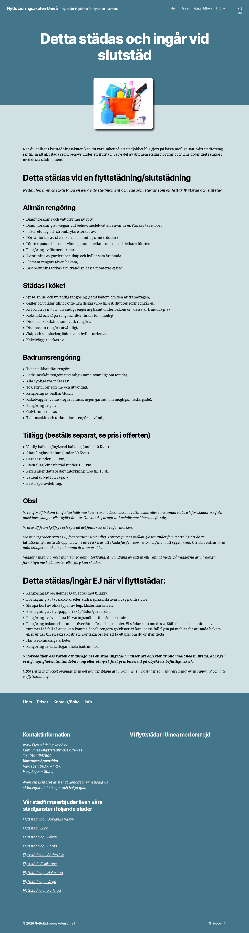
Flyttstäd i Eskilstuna (40, 864)
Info (218, 8)
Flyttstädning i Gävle (40, 837)
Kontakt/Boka (203, 8)
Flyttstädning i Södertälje (43, 855)
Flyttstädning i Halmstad (43, 873)
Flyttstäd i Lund (35, 828)
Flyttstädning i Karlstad (42, 890)
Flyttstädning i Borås (40, 846)
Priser (186, 8)
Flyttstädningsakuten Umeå (32, 8)
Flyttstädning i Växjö (39, 882)
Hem (174, 8)
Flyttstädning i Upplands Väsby (48, 819)
